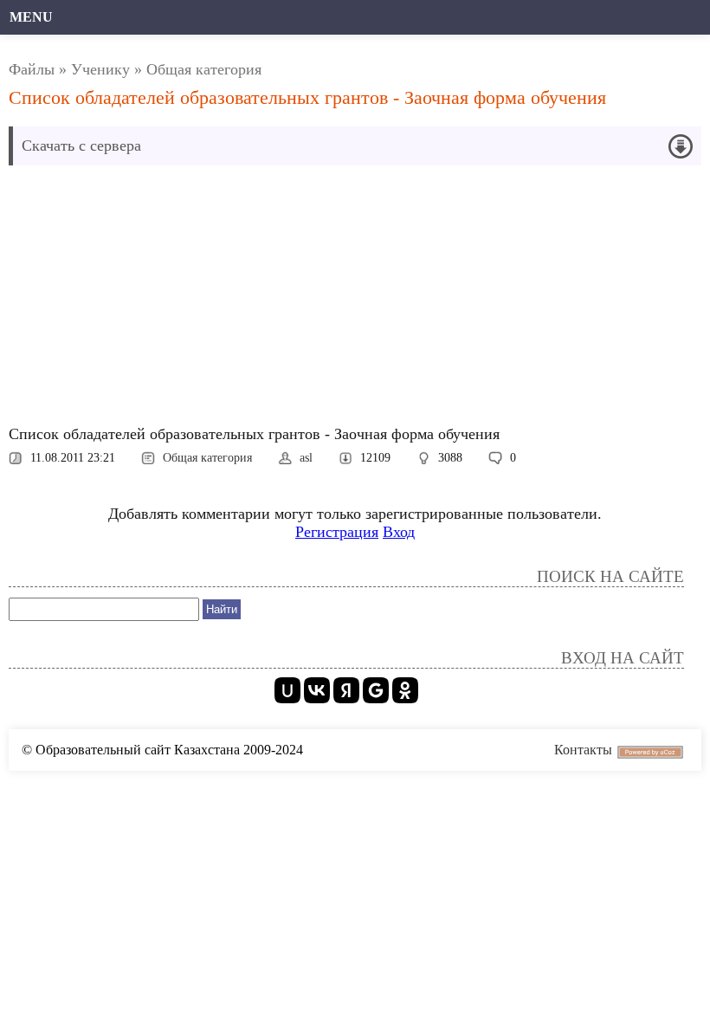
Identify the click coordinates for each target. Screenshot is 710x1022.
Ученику (100, 69)
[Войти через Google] (376, 690)
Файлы (32, 69)
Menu (31, 17)
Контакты (583, 749)
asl (306, 457)
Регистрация (336, 531)
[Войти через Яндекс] (346, 690)
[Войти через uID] (287, 690)
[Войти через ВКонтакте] (317, 690)
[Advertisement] (355, 299)
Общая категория (203, 69)
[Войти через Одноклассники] (405, 690)
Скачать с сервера (81, 145)
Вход (399, 531)
